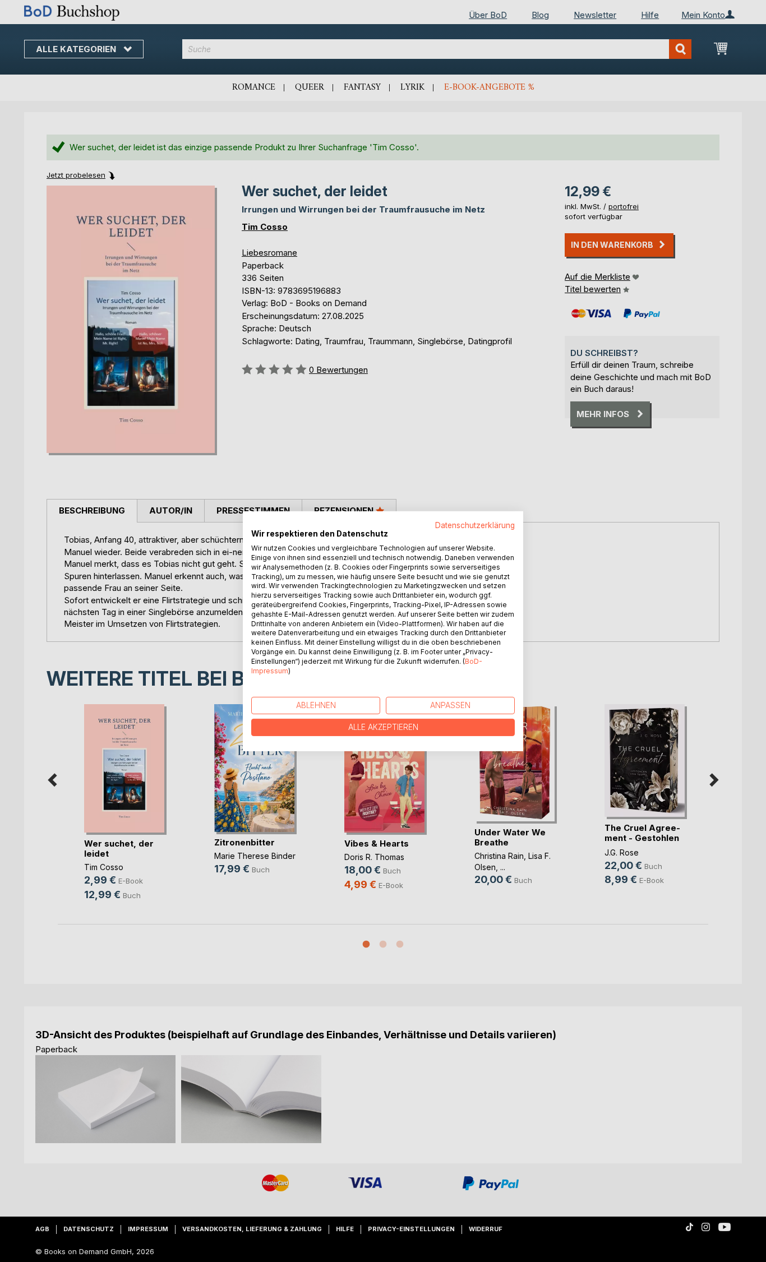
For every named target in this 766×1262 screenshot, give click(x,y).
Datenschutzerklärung (475, 524)
